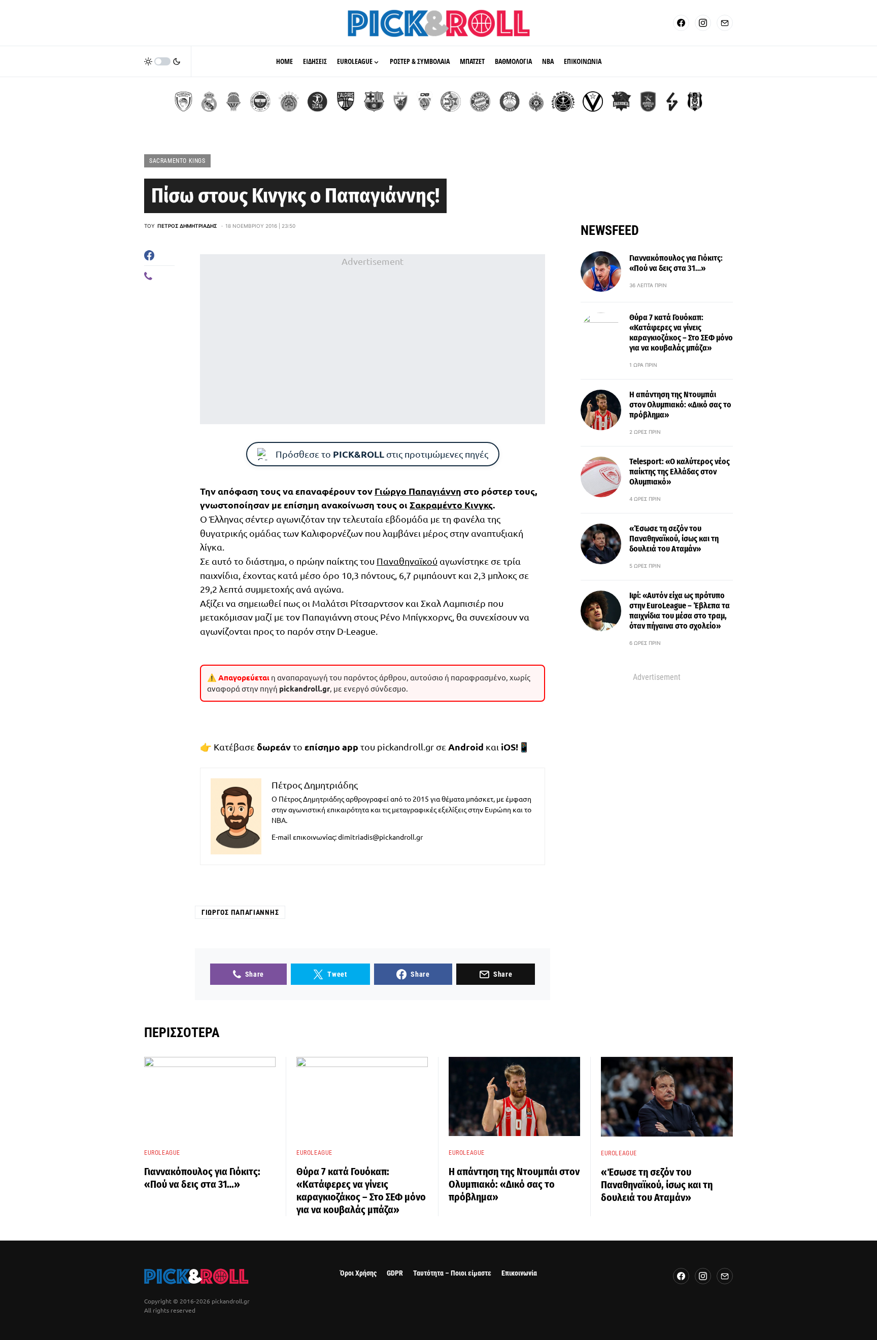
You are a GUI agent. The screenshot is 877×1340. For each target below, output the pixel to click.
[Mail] (725, 23)
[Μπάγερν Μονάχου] (480, 101)
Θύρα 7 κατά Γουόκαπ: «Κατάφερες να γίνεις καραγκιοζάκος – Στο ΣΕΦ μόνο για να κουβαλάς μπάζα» (681, 333)
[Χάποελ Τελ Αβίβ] (317, 101)
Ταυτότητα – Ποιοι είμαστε (452, 1273)
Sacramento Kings (177, 160)
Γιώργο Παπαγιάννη (418, 491)
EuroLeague (162, 1152)
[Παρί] (563, 101)
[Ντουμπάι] (424, 101)
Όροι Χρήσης (358, 1273)
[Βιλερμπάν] (672, 101)
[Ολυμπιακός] (183, 101)
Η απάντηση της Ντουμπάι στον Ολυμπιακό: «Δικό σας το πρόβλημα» (680, 405)
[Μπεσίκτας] (694, 101)
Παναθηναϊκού (407, 561)
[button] (162, 61)
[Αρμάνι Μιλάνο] (509, 101)
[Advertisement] (372, 339)
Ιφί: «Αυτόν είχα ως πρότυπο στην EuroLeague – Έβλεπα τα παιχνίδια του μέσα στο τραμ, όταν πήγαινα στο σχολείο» (679, 611)
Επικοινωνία (519, 1273)
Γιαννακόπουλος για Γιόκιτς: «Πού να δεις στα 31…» (676, 263)
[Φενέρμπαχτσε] (260, 101)
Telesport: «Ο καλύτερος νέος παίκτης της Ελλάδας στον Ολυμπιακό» (679, 472)
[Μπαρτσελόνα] (374, 101)
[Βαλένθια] (233, 101)
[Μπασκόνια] (621, 101)
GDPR (395, 1273)
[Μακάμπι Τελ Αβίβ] (451, 101)
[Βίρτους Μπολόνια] (593, 101)
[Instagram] (703, 23)
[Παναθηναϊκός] (289, 101)
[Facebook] (681, 23)
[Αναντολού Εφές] (648, 101)
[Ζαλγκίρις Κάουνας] (345, 101)
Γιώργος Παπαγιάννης (240, 912)
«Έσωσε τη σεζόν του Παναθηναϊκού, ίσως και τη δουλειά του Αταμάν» (674, 539)
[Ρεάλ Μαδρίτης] (209, 101)
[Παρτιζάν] (536, 101)
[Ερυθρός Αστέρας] (400, 101)
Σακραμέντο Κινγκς (451, 504)
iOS (508, 746)
